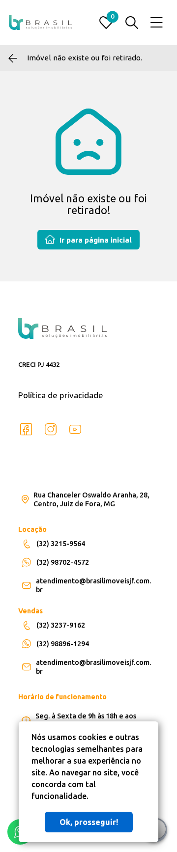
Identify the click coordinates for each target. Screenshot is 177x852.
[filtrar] (131, 22)
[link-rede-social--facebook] (26, 430)
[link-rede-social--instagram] (51, 430)
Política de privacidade (60, 395)
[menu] (156, 23)
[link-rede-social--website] (100, 430)
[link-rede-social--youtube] (75, 430)
